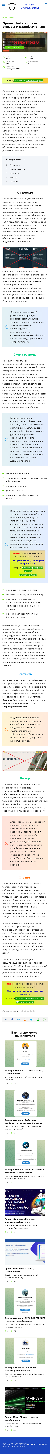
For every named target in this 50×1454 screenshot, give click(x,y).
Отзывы (14, 181)
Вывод (13, 177)
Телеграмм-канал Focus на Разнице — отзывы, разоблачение (24, 1171)
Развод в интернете (14, 47)
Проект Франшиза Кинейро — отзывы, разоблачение (21, 1220)
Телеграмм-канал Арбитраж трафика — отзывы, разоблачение (23, 1121)
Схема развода (17, 169)
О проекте (15, 165)
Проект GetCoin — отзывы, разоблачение (19, 1270)
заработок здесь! (34, 80)
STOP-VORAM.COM (30, 6)
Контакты (14, 173)
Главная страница (10, 18)
